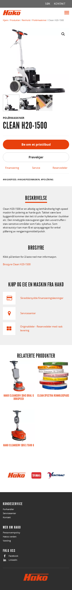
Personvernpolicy (11, 532)
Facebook (13, 555)
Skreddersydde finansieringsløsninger (41, 298)
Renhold (26, 20)
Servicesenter (28, 313)
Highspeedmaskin (29, 179)
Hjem (5, 20)
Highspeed (10, 179)
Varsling (7, 540)
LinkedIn (13, 559)
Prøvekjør (36, 157)
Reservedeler (60, 168)
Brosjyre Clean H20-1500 (17, 264)
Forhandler (8, 509)
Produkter (15, 20)
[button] (63, 34)
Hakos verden (10, 536)
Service (36, 168)
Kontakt (7, 517)
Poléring (47, 179)
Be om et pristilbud (36, 144)
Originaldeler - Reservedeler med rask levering (41, 328)
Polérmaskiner (39, 20)
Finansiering (12, 168)
